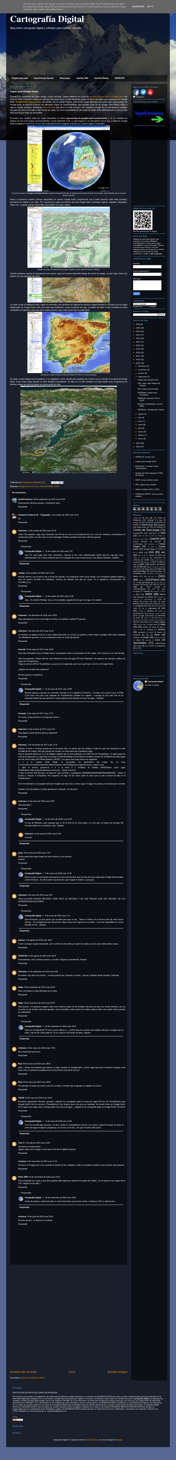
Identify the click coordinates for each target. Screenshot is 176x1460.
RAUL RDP (23, 1177)
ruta (147, 635)
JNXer (135, 558)
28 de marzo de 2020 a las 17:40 (41, 1048)
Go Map (151, 546)
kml (32, 486)
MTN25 (162, 564)
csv (153, 606)
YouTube (160, 597)
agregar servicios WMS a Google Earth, (106, 96)
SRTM (155, 582)
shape (146, 637)
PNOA (135, 576)
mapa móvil (152, 624)
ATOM (159, 518)
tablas (138, 640)
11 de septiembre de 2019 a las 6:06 (43, 971)
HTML (160, 549)
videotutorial (160, 643)
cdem (155, 604)
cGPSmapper (148, 599)
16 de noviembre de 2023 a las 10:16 (44, 1177)
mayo (140, 425)
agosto (141, 414)
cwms (135, 608)
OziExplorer (159, 573)
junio (140, 421)
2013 (138, 447)
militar (161, 627)
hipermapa (161, 615)
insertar (152, 620)
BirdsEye (161, 525)
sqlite (163, 637)
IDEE (141, 552)
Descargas (65, 78)
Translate (152, 306)
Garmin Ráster (101, 78)
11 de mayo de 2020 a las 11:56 (58, 1121)
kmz (37, 486)
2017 (138, 356)
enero (140, 439)
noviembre (142, 370)
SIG (139, 582)
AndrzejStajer (92, 1440)
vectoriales (139, 642)
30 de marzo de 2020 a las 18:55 (37, 1082)
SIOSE (147, 582)
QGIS (161, 576)
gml (158, 613)
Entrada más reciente (23, 1371)
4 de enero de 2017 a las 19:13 (40, 631)
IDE (134, 552)
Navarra (138, 569)
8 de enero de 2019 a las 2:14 (57, 916)
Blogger (119, 1440)
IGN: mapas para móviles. (148, 389)
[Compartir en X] (57, 482)
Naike (20, 987)
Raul (20, 1064)
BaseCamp (147, 525)
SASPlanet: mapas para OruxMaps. (147, 393)
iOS (153, 618)
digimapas (152, 608)
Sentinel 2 (146, 585)
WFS (138, 594)
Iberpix (151, 555)
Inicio (72, 1371)
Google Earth (24, 486)
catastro (147, 604)
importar (135, 620)
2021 (138, 342)
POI (145, 576)
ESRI (139, 536)
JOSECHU (23, 956)
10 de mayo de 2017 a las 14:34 (40, 649)
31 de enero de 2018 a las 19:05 (41, 801)
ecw (163, 608)
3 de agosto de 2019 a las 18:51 (39, 940)
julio (140, 418)
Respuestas (26, 546)
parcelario (141, 632)
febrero (141, 435)
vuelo (139, 646)
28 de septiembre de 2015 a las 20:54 (49, 499)
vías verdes (149, 646)
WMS (148, 594)
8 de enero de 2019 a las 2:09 (40, 895)
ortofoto (161, 629)
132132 (21, 1098)
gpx (142, 615)
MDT (142, 564)
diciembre (142, 366)
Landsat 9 (147, 562)
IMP (139, 555)
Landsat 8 (136, 562)
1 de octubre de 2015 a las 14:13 (65, 515)
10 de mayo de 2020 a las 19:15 (38, 1098)
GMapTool (136, 539)
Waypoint (140, 597)
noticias (150, 629)
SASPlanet (152, 579)
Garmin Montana (140, 542)
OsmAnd (149, 573)
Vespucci (156, 591)
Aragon (135, 522)
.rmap (135, 518)
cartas (155, 601)
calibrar (136, 601)
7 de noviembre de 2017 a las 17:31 (42, 745)
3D (143, 518)
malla (149, 622)
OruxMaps (137, 573)
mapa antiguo (159, 622)
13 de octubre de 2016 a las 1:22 (58, 551)
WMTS (162, 594)
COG (151, 527)
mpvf (141, 629)
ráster (157, 635)
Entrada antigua (117, 1371)
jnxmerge (160, 620)
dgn (143, 608)
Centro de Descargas (146, 530)
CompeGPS (138, 533)
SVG (161, 582)
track (157, 640)
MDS (135, 564)
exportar (141, 611)
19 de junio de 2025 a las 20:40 (40, 1216)
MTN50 (140, 567)
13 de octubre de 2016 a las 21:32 (40, 573)
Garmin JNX (82, 78)
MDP (161, 562)
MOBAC (153, 564)
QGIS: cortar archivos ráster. (147, 480)
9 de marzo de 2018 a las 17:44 (37, 853)
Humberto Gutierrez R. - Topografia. (34, 515)
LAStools (136, 560)
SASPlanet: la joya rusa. (145, 457)
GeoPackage (138, 544)
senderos (136, 637)
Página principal (20, 78)
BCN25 (150, 522)
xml (137, 648)
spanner (156, 637)
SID (134, 582)
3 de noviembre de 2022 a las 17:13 (42, 1161)
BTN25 (136, 525)
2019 (138, 349)
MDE (154, 562)
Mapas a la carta (152, 567)
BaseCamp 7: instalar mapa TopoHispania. (146, 467)
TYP (153, 589)
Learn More (138, 6)
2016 (138, 359)
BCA (143, 522)
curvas (160, 606)
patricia (21, 940)
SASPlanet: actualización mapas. (151, 410)
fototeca (150, 611)
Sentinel (136, 585)
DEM (163, 533)
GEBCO (160, 536)
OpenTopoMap (49, 107)
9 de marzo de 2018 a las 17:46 (58, 873)
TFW (155, 585)
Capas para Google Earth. (148, 380)
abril (140, 428)
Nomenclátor (149, 569)
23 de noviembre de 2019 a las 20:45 (39, 1003)
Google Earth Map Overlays (28, 102)
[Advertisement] (86, 53)
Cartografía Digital (47, 18)
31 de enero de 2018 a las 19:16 (58, 819)
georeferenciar (138, 613)
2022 (138, 338)
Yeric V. (21, 1143)
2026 (138, 324)
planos (159, 632)
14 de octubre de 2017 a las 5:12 (41, 729)
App (160, 520)
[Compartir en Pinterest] (62, 482)
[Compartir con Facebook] (59, 482)
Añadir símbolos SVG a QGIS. (147, 489)
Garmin (155, 538)
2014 (138, 443)
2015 (138, 363)
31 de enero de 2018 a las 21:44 (47, 834)
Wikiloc (150, 597)
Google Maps (149, 549)
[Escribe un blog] (54, 482)
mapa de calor (141, 624)
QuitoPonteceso (25, 499)
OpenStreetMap (46, 486)
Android (150, 520)
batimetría (136, 599)
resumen (136, 635)
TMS (135, 587)
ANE (151, 518)
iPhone (160, 618)
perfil (151, 632)
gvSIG (151, 615)
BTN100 (160, 522)
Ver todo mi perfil (152, 685)
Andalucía (137, 520)
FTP (152, 536)
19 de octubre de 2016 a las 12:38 (59, 596)
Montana (162, 567)
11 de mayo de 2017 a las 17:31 (40, 713)
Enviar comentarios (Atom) (33, 1378)
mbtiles (145, 627)
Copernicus (152, 533)
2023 (138, 335)
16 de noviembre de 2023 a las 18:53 (60, 1197)
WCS (163, 591)
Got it (150, 6)
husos (146, 618)
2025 (138, 328)
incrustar (144, 620)
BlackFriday (141, 527)
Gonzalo (22, 649)
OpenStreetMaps (156, 571)
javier (20, 853)
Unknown (22, 530)
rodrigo (21, 573)
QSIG (141, 580)
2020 (138, 345)
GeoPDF (157, 542)
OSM (56, 486)
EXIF (146, 536)
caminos (146, 601)
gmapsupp (150, 613)
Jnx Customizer (155, 558)
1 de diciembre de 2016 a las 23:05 (42, 615)
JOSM (143, 558)
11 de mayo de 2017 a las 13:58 (58, 689)
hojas (138, 618)
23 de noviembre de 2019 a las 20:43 (39, 987)
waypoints (161, 646)
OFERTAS (120, 78)
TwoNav (146, 591)
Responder (22, 507)
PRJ (152, 576)
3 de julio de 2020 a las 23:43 (38, 1143)
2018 (138, 352)
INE (145, 555)
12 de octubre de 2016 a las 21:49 (42, 530)
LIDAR (146, 560)
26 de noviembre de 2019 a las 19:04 (60, 1026)
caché (159, 599)
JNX (159, 555)
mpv (134, 629)
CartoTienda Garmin (44, 78)
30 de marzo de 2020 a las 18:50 (37, 1064)
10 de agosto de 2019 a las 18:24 (42, 956)
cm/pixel (162, 603)
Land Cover (159, 560)
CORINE (159, 527)
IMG (163, 552)
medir (154, 627)
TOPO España (153, 587)
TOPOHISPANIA (139, 589)
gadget (160, 611)
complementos (141, 606)
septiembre (143, 377)
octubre (141, 373)
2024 (138, 331)
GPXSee (145, 539)
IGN (151, 552)
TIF (161, 585)
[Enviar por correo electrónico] (52, 482)
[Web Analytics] (18, 1420)
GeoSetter (151, 544)
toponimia (148, 640)
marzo (141, 432)
